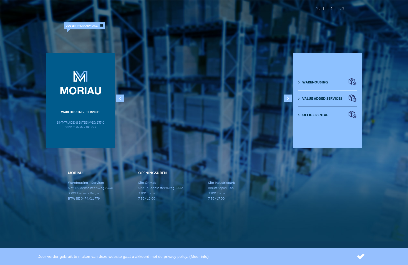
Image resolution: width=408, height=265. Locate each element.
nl (318, 8)
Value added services (322, 99)
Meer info (199, 256)
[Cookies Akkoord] (355, 256)
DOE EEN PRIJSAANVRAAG (82, 25)
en (341, 8)
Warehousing (315, 82)
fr (330, 8)
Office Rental (315, 115)
